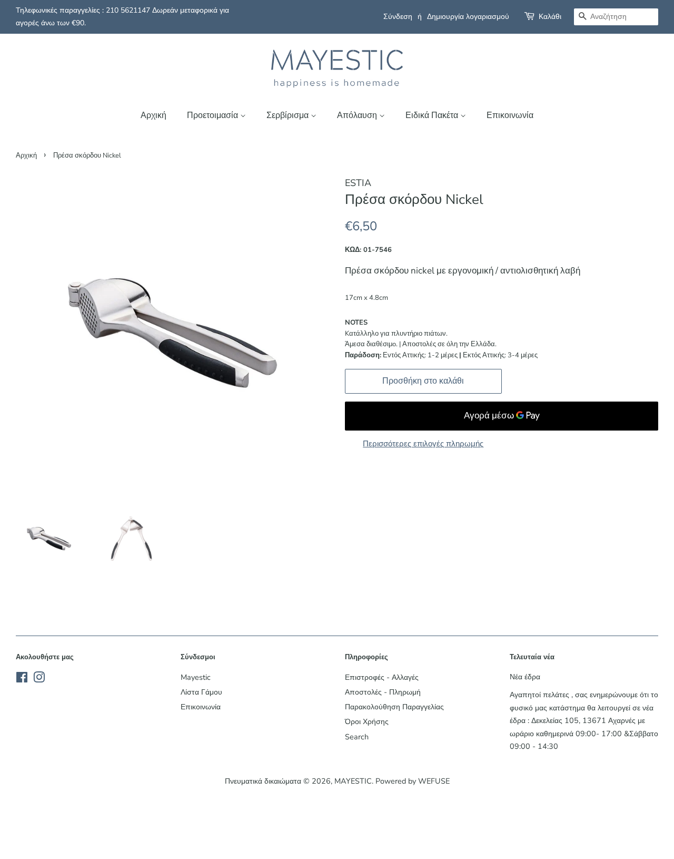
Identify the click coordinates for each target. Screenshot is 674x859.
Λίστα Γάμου (201, 692)
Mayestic (196, 677)
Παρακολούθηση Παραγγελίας (394, 706)
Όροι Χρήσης (367, 721)
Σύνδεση (397, 17)
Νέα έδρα (525, 676)
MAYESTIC (353, 781)
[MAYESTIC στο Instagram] (39, 679)
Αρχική (153, 115)
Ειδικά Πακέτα (432, 115)
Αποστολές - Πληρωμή (383, 692)
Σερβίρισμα (288, 115)
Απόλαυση (358, 115)
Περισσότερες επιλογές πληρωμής (423, 443)
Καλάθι (550, 17)
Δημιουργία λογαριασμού (468, 17)
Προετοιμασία (213, 115)
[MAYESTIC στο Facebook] (22, 679)
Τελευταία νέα (532, 657)
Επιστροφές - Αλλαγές (382, 677)
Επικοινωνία (510, 115)
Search (357, 736)
